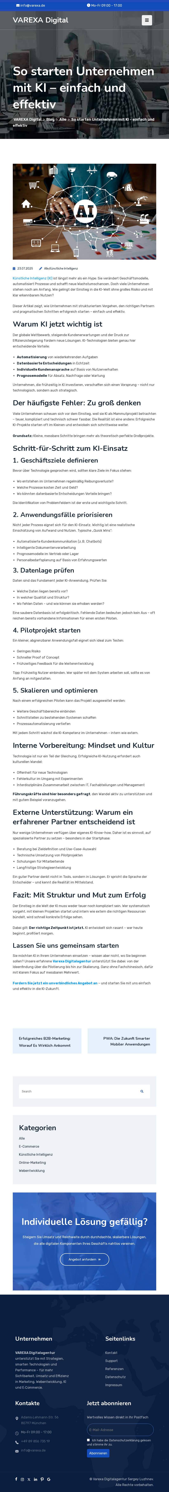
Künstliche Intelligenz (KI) (32, 278)
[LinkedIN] (35, 1479)
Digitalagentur (72, 961)
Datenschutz (115, 1377)
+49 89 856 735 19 (35, 1441)
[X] (29, 1479)
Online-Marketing (32, 1163)
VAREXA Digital (40, 20)
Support (111, 1361)
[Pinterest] (42, 1479)
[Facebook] (16, 1479)
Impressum (113, 1385)
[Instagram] (22, 1479)
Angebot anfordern (82, 1259)
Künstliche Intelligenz (63, 268)
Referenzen (114, 1369)
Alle (46, 268)
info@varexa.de (32, 5)
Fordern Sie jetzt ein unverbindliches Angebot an (55, 983)
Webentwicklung (32, 1171)
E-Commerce (29, 1146)
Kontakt (111, 1353)
